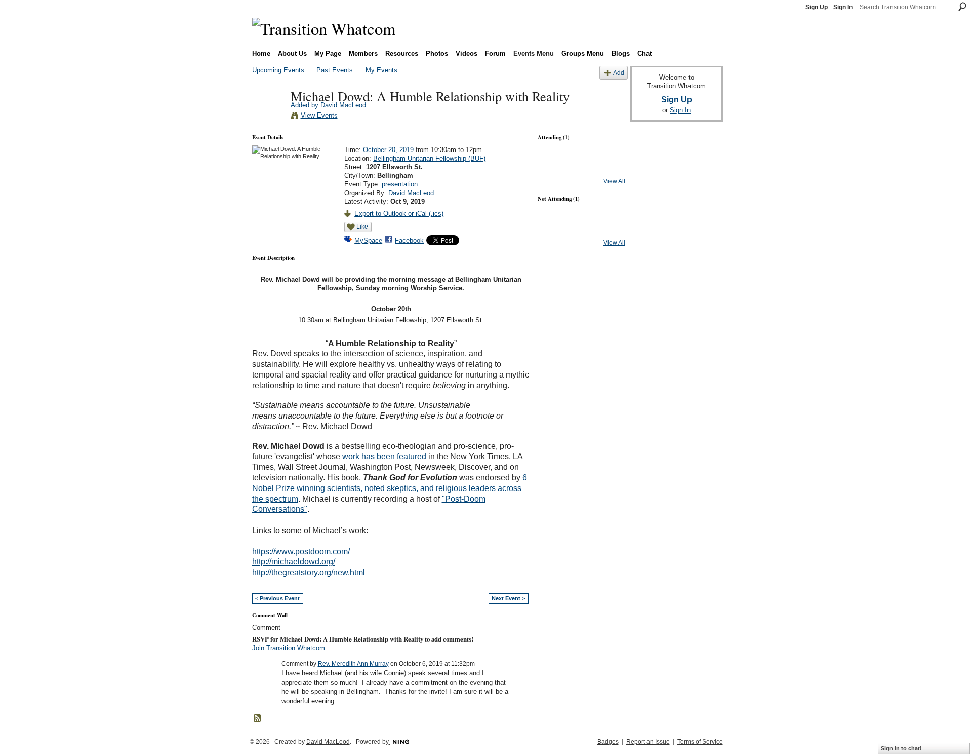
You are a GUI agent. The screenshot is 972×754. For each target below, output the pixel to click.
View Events (319, 115)
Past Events (334, 70)
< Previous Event (277, 598)
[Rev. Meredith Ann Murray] (554, 229)
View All (614, 181)
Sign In (843, 7)
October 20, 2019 (388, 150)
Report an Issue (648, 741)
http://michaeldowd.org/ (293, 561)
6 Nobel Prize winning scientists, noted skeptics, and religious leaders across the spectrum (389, 488)
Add (618, 72)
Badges (608, 741)
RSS (257, 718)
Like (362, 226)
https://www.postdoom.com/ (301, 551)
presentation (400, 184)
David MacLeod (343, 105)
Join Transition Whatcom (288, 648)
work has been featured (384, 456)
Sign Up (816, 7)
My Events (381, 70)
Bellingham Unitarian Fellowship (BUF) (429, 158)
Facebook (409, 240)
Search (962, 6)
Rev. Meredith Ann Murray (353, 663)
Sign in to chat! (901, 748)
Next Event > (508, 598)
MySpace (368, 240)
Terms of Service (700, 741)
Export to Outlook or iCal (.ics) (398, 213)
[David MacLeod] (268, 117)
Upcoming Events (278, 70)
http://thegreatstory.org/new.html (308, 572)
